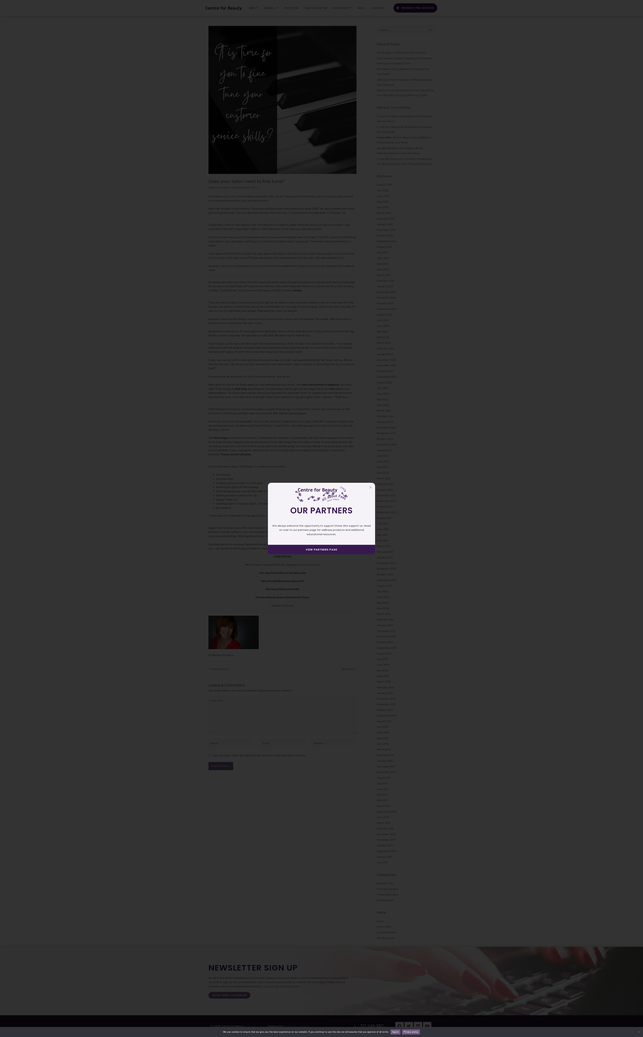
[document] (321, 518)
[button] (370, 487)
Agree (395, 1031)
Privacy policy (411, 1031)
